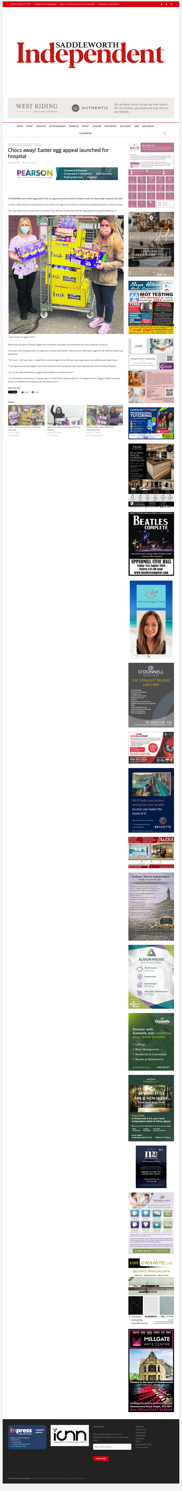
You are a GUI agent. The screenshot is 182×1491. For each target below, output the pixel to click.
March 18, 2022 (30, 163)
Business (74, 126)
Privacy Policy (142, 1447)
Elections (125, 126)
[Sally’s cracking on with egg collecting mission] (65, 415)
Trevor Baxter (15, 163)
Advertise (140, 1438)
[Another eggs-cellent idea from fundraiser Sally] (105, 415)
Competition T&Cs (144, 1444)
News (20, 126)
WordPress (58, 1478)
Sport (29, 126)
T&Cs (138, 1441)
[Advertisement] (66, 187)
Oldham (96, 126)
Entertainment (57, 126)
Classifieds (85, 133)
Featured (27, 144)
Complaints (141, 1432)
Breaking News (15, 144)
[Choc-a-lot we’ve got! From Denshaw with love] (26, 415)
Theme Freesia (47, 1478)
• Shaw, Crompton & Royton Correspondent (77, 4)
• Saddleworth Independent (45, 4)
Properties (111, 126)
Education (148, 126)
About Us (140, 1426)
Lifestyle (41, 126)
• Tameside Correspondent (108, 4)
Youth (85, 126)
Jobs (136, 126)
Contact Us (140, 1429)
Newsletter (140, 1435)
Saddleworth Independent (19, 1478)
